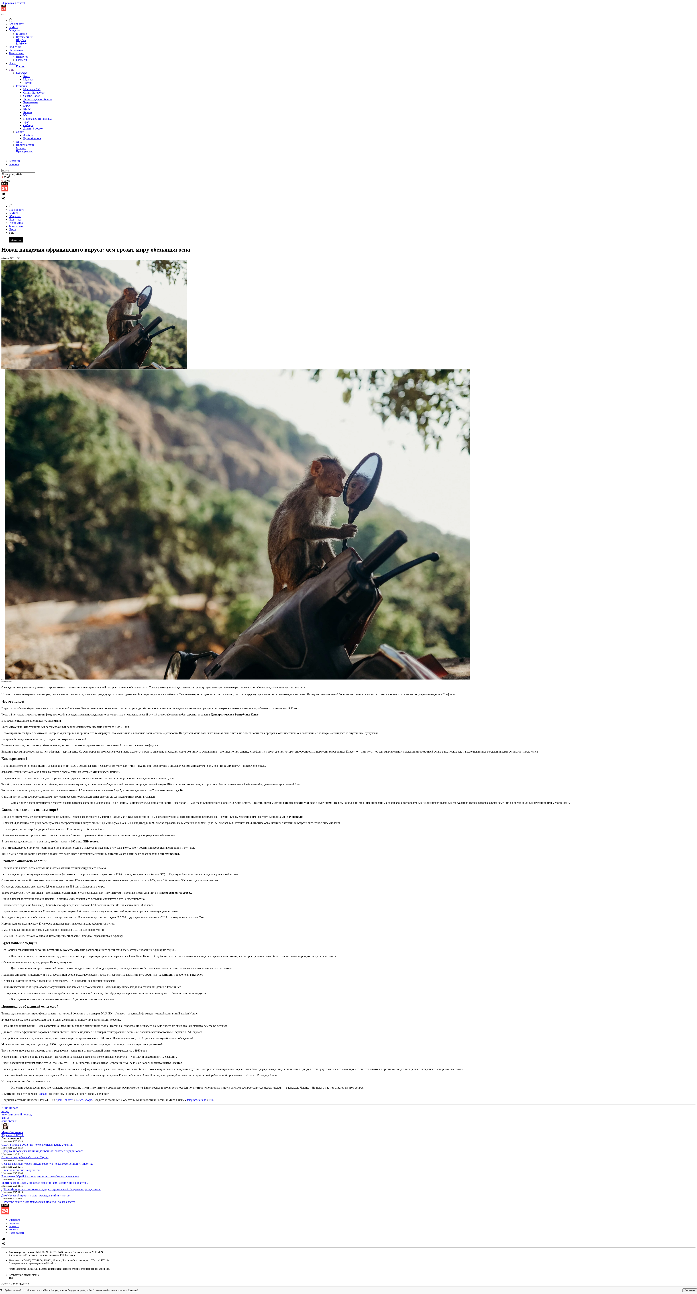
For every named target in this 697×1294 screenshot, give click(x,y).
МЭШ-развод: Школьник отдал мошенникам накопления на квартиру (44, 1182)
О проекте (14, 1219)
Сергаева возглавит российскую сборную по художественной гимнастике (47, 1163)
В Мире (13, 27)
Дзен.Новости (64, 1099)
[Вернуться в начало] (3, 10)
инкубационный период (16, 1114)
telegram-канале (196, 1099)
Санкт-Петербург (34, 92)
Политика (15, 46)
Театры (27, 82)
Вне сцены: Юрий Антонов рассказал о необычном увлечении (40, 1176)
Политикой (133, 1290)
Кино (26, 76)
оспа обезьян (9, 1121)
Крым (26, 108)
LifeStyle (21, 43)
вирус (5, 1111)
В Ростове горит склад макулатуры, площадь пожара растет (38, 1201)
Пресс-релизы (24, 151)
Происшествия (25, 144)
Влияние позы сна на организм (20, 1170)
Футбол (28, 135)
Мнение (21, 148)
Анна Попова (9, 1107)
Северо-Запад (31, 95)
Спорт (20, 131)
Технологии (16, 53)
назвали (43, 1093)
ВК (211, 1099)
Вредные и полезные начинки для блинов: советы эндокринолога (42, 1151)
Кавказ (27, 112)
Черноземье (30, 102)
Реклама (14, 164)
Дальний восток (33, 128)
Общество (15, 30)
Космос (20, 66)
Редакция (14, 160)
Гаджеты (21, 59)
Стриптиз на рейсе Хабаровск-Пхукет (24, 1157)
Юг (25, 115)
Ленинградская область (37, 99)
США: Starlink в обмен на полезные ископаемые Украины (37, 1144)
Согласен (690, 1290)
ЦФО (26, 105)
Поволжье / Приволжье (37, 118)
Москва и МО (31, 89)
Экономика (16, 50)
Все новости (16, 23)
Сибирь (28, 125)
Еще (11, 69)
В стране (21, 33)
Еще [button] (11, 232)
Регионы (21, 86)
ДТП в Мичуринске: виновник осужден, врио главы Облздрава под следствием (51, 1189)
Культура (21, 72)
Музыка (28, 79)
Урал (26, 122)
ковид (5, 1117)
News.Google (84, 1099)
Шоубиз (21, 40)
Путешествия (24, 37)
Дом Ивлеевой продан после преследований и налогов (35, 1195)
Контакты (14, 1226)
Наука (12, 63)
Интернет (22, 56)
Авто (19, 141)
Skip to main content (13, 3)
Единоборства (32, 138)
